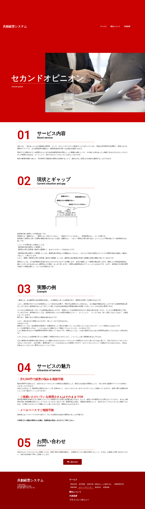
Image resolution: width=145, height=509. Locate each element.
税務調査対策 (119, 484)
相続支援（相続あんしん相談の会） (99, 484)
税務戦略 (106, 487)
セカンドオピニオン (86, 487)
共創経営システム (15, 26)
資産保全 (98, 487)
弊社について (115, 26)
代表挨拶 (127, 26)
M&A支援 (73, 484)
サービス (103, 26)
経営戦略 (82, 484)
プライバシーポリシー (79, 500)
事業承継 (73, 487)
